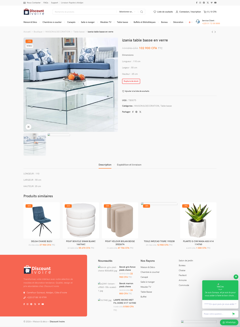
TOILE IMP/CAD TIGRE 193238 (159, 241)
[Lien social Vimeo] (211, 3)
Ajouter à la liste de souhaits (137, 91)
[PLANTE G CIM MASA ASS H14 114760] (198, 220)
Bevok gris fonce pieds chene (127, 268)
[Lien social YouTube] (215, 3)
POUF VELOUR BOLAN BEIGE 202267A (120, 243)
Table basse (79, 31)
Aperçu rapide (55, 213)
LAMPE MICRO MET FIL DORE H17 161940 (124, 301)
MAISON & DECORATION (57, 31)
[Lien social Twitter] (208, 3)
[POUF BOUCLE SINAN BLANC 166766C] (81, 220)
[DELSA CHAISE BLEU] (41, 220)
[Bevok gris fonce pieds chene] (107, 269)
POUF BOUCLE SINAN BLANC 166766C (81, 243)
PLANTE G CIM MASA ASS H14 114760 (198, 243)
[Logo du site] (33, 12)
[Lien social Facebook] (196, 3)
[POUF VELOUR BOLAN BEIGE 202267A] (120, 220)
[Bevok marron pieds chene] (107, 287)
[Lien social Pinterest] (204, 3)
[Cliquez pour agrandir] (28, 127)
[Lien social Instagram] (200, 3)
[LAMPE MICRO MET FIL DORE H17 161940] (104, 300)
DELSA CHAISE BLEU (41, 241)
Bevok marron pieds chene (126, 285)
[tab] (105, 164)
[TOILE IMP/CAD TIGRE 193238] (159, 220)
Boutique (38, 31)
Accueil (27, 31)
